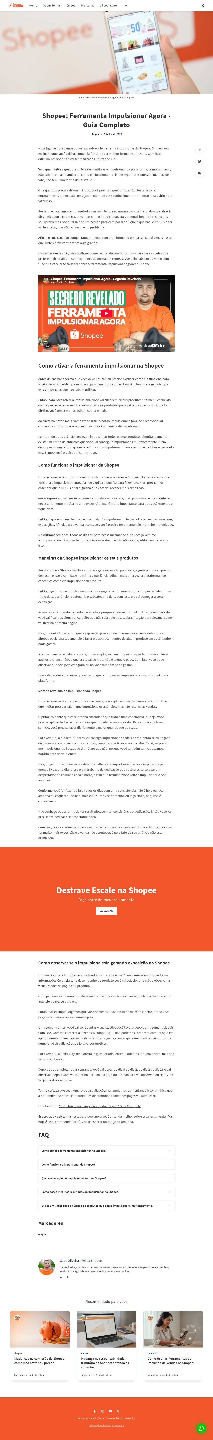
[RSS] (118, 1411)
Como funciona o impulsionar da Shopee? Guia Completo (100, 1106)
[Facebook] (200, 173)
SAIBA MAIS (106, 911)
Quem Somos (52, 5)
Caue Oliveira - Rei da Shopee (81, 1260)
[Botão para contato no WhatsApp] (201, 1428)
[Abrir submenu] (125, 5)
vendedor (152, 1353)
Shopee (144, 148)
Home (33, 5)
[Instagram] (102, 1411)
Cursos (70, 5)
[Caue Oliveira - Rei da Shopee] (46, 1266)
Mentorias (87, 5)
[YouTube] (110, 1411)
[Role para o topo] (200, 150)
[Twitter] (200, 161)
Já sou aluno (108, 5)
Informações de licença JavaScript (106, 1425)
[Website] (61, 1277)
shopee (95, 133)
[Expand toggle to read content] (170, 1151)
